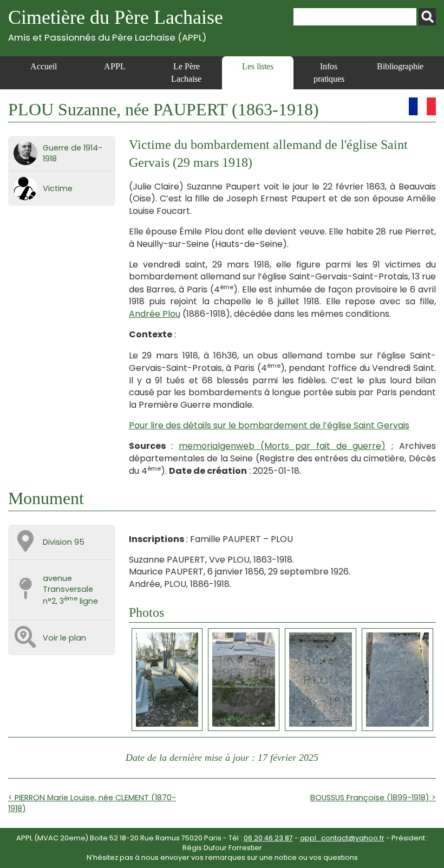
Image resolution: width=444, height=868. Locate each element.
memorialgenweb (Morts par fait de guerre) (282, 446)
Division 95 (63, 542)
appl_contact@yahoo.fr (342, 838)
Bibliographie (400, 66)
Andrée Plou (154, 314)
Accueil (43, 66)
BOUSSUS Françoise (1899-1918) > (373, 797)
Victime (58, 188)
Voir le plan (64, 637)
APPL (115, 66)
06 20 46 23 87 (268, 838)
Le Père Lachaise (186, 72)
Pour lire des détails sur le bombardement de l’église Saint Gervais (269, 425)
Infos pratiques (329, 72)
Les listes (257, 66)
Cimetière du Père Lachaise (115, 24)
